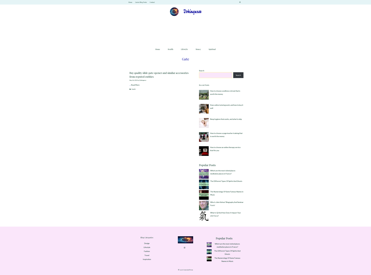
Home (130, 2)
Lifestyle (184, 49)
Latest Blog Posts (141, 2)
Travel (146, 255)
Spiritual (212, 49)
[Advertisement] (185, 31)
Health (170, 49)
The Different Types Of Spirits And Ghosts (226, 181)
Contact (152, 2)
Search (201, 71)
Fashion (147, 251)
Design (147, 243)
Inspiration (147, 259)
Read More (135, 85)
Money (198, 49)
